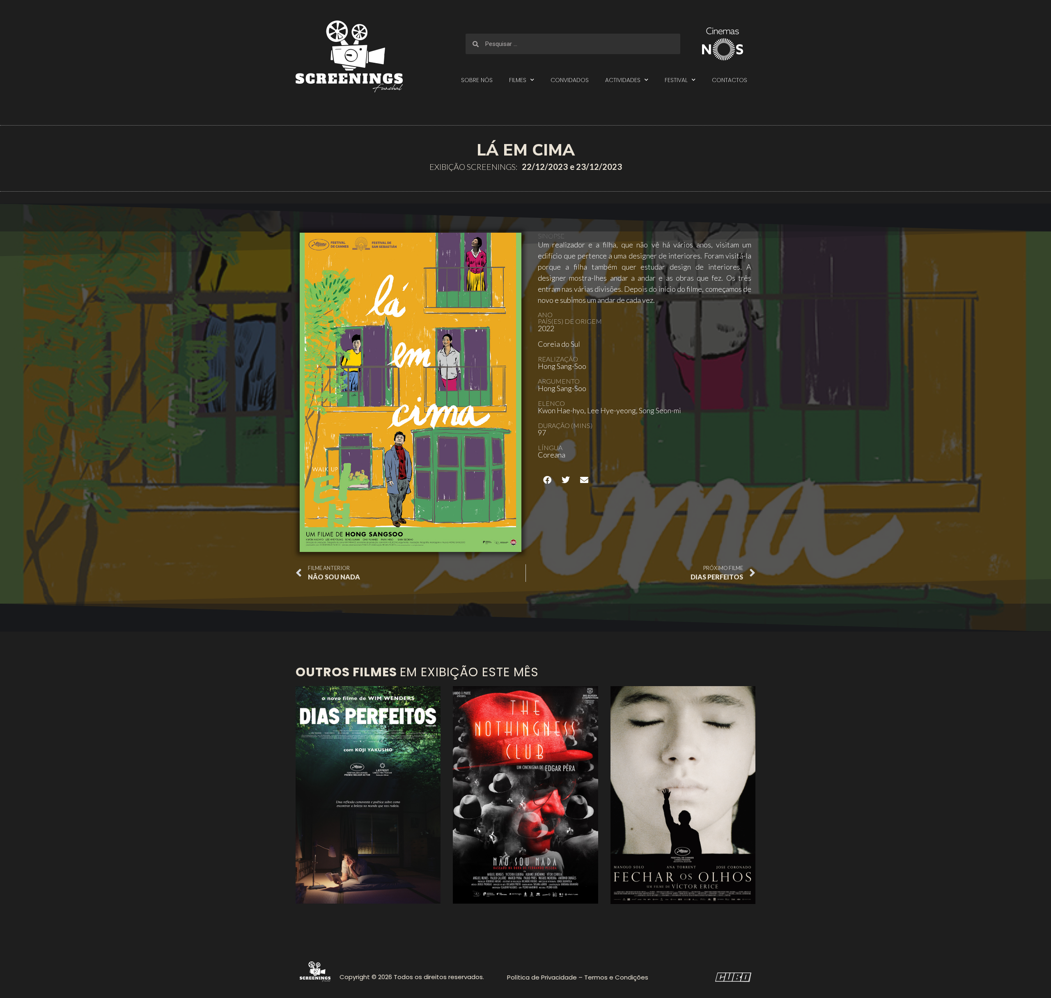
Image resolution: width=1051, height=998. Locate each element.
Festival (676, 80)
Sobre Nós (477, 80)
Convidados (570, 80)
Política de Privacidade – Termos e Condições (577, 977)
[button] (547, 480)
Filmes (517, 80)
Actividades (622, 80)
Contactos (729, 80)
